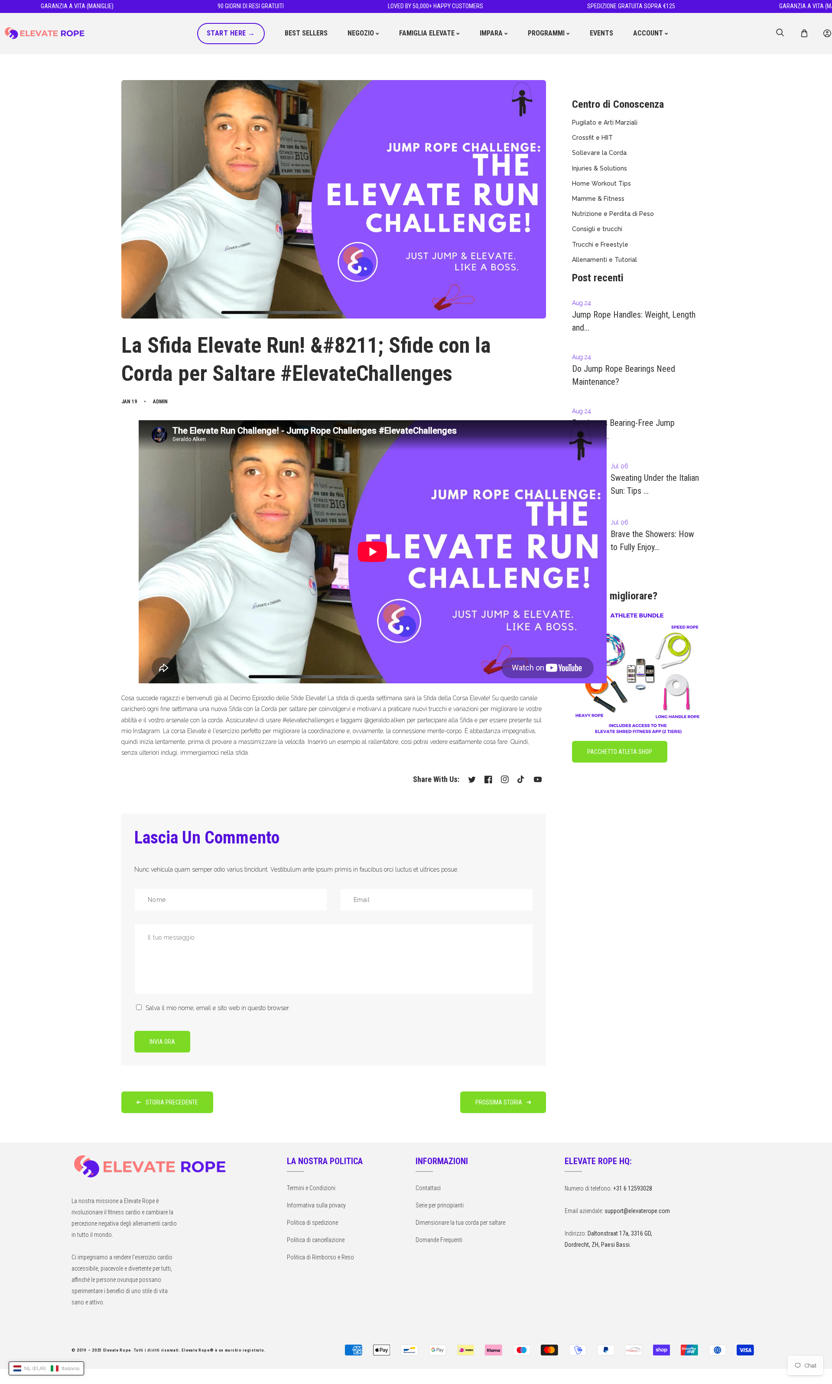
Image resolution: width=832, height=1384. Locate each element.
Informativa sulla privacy (316, 1205)
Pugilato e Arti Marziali (604, 122)
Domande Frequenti (439, 1239)
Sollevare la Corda (599, 152)
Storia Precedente (172, 1102)
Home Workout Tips (601, 183)
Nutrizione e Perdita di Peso (613, 213)
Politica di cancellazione (315, 1239)
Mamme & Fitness (598, 198)
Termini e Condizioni (311, 1187)
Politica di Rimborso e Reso (320, 1257)
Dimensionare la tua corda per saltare (460, 1222)
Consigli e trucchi (597, 228)
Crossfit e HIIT (592, 137)
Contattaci (428, 1187)
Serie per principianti (440, 1205)
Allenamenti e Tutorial (604, 259)
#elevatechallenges (308, 720)
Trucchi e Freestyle (600, 244)
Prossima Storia (498, 1102)
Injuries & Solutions (599, 168)
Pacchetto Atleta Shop (619, 751)
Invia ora (162, 1041)
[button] (804, 34)
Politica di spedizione (312, 1222)
